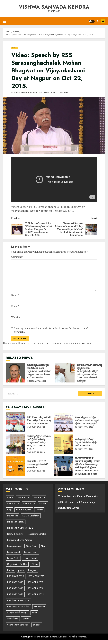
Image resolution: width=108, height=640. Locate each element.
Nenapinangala (14, 546)
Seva (34, 612)
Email (15, 306)
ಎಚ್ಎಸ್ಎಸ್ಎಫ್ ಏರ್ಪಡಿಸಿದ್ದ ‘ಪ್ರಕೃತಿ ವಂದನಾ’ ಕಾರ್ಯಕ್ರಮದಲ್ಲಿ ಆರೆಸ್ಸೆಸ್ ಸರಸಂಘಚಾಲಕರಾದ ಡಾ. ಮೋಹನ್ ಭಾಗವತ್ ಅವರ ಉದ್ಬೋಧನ (65, 372)
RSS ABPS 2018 (15, 588)
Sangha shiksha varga (17, 612)
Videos (14, 48)
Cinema (39, 509)
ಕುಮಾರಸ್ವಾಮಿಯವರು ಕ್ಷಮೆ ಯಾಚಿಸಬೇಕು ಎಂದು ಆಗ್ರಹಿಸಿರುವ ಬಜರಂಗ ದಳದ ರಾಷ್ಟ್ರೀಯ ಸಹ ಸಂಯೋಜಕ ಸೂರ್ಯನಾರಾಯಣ (15, 372)
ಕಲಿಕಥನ (36, 624)
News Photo (13, 558)
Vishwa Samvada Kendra (54, 6)
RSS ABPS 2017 (35, 582)
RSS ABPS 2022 (36, 594)
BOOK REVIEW (23, 509)
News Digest (13, 552)
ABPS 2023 (23, 497)
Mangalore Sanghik (37, 533)
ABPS (10, 497)
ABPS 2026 (29, 503)
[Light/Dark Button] (92, 21)
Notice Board (30, 558)
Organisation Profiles (17, 564)
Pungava (32, 570)
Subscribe (103, 21)
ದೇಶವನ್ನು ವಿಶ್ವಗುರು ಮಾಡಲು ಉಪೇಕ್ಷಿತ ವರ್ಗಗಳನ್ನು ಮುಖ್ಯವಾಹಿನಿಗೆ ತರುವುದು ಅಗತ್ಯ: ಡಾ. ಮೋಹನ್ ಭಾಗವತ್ (15, 444)
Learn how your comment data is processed (68, 343)
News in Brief (30, 552)
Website (15, 317)
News (44, 546)
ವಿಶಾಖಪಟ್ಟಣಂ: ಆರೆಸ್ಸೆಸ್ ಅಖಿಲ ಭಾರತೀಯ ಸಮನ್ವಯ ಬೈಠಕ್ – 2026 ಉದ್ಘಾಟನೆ (63, 422)
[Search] (98, 21)
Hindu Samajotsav (15, 521)
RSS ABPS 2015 (36, 576)
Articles (42, 503)
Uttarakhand (12, 618)
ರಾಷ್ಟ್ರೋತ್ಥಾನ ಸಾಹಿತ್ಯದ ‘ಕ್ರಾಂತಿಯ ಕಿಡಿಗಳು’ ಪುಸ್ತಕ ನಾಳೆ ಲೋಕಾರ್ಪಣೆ (63, 444)
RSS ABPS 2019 (35, 588)
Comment (17, 256)
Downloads (12, 515)
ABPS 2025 (13, 503)
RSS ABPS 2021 (15, 594)
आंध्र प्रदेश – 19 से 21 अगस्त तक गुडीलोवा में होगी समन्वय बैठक (15, 466)
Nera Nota (31, 546)
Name (15, 295)
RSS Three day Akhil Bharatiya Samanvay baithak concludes (15, 422)
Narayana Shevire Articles (19, 540)
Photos (10, 570)
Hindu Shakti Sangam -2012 (20, 527)
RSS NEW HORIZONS (18, 606)
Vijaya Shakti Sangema (17, 624)
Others (35, 564)
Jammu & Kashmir (15, 533)
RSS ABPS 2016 (15, 582)
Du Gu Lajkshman (30, 515)
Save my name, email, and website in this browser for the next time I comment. (51, 330)
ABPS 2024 (39, 497)
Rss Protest (39, 606)
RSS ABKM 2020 (15, 576)
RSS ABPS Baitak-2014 (18, 600)
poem (21, 570)
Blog (9, 509)
